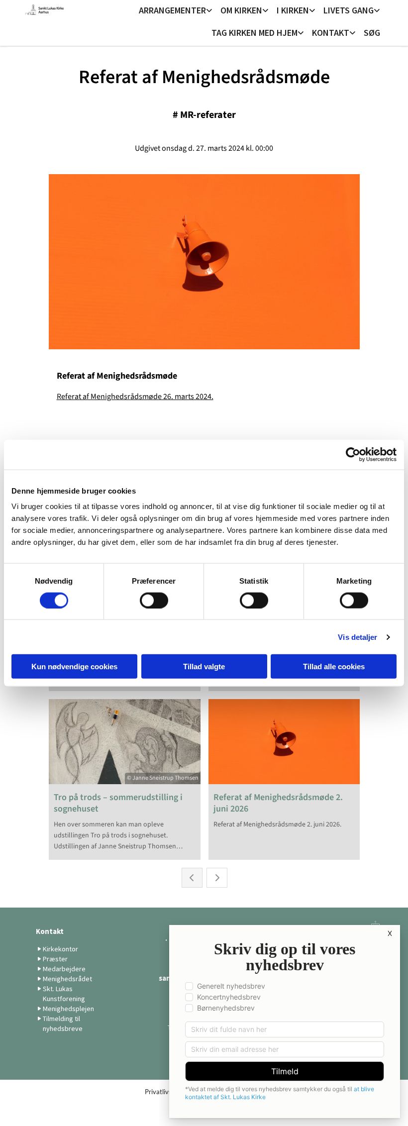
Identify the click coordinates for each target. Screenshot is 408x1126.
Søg (372, 32)
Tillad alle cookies (334, 666)
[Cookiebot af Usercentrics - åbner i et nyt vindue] (353, 454)
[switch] (154, 600)
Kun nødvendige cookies (74, 666)
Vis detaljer (357, 636)
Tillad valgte (204, 666)
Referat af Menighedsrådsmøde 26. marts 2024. (135, 396)
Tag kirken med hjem (254, 32)
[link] (175, 11)
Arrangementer (172, 10)
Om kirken (241, 10)
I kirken (293, 10)
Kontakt (330, 32)
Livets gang (348, 10)
